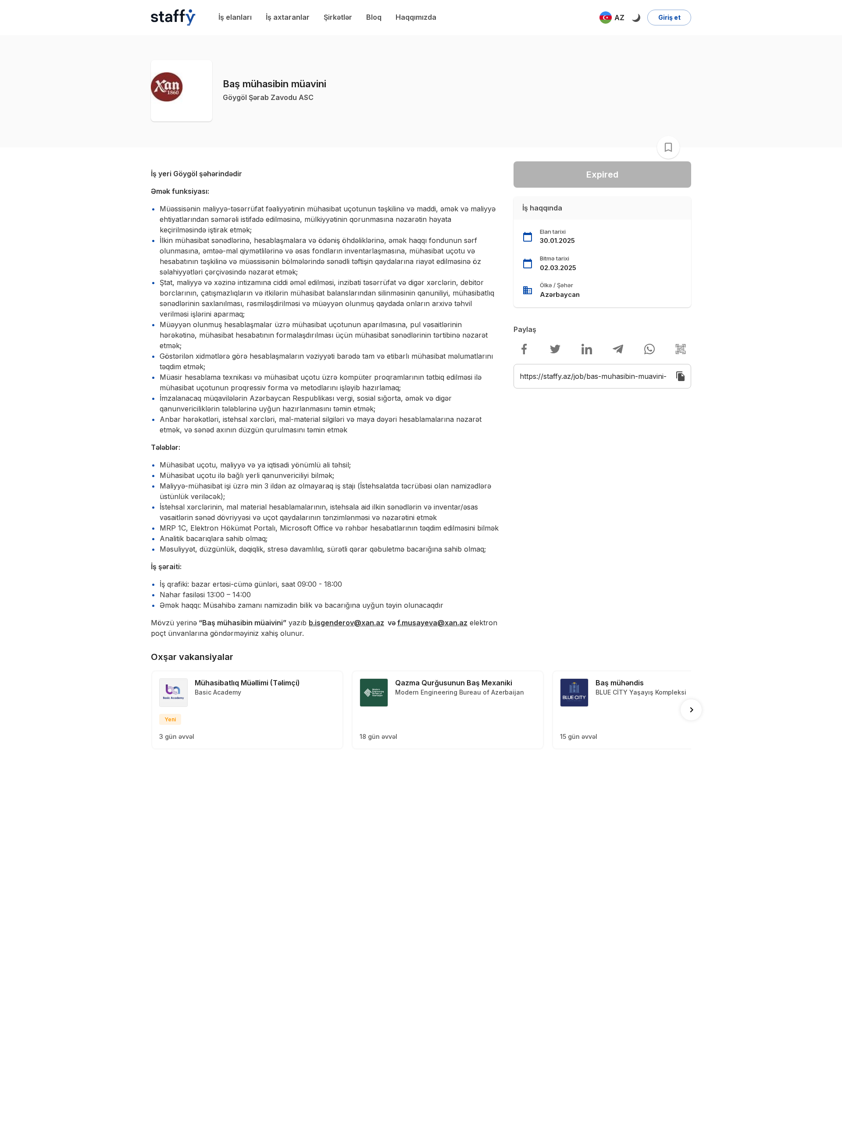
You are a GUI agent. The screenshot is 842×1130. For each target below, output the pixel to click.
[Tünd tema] (636, 17)
